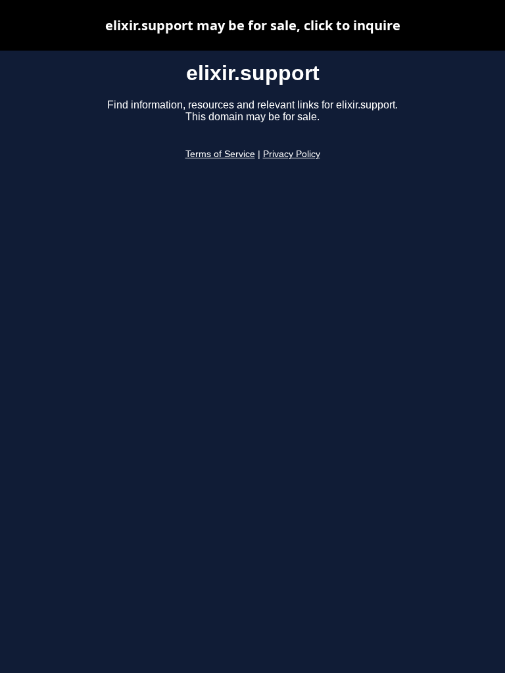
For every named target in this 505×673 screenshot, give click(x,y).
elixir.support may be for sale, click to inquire (252, 25)
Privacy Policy (291, 154)
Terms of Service (220, 154)
